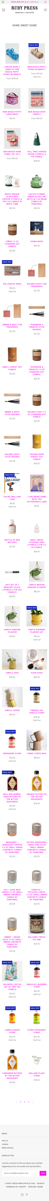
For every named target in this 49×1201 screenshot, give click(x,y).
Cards (5, 1144)
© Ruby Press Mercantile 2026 (20, 1183)
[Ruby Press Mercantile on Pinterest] (26, 1195)
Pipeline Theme (35, 1187)
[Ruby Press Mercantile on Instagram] (22, 1195)
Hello (5, 1141)
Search (40, 1183)
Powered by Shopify (16, 1187)
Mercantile (8, 1148)
